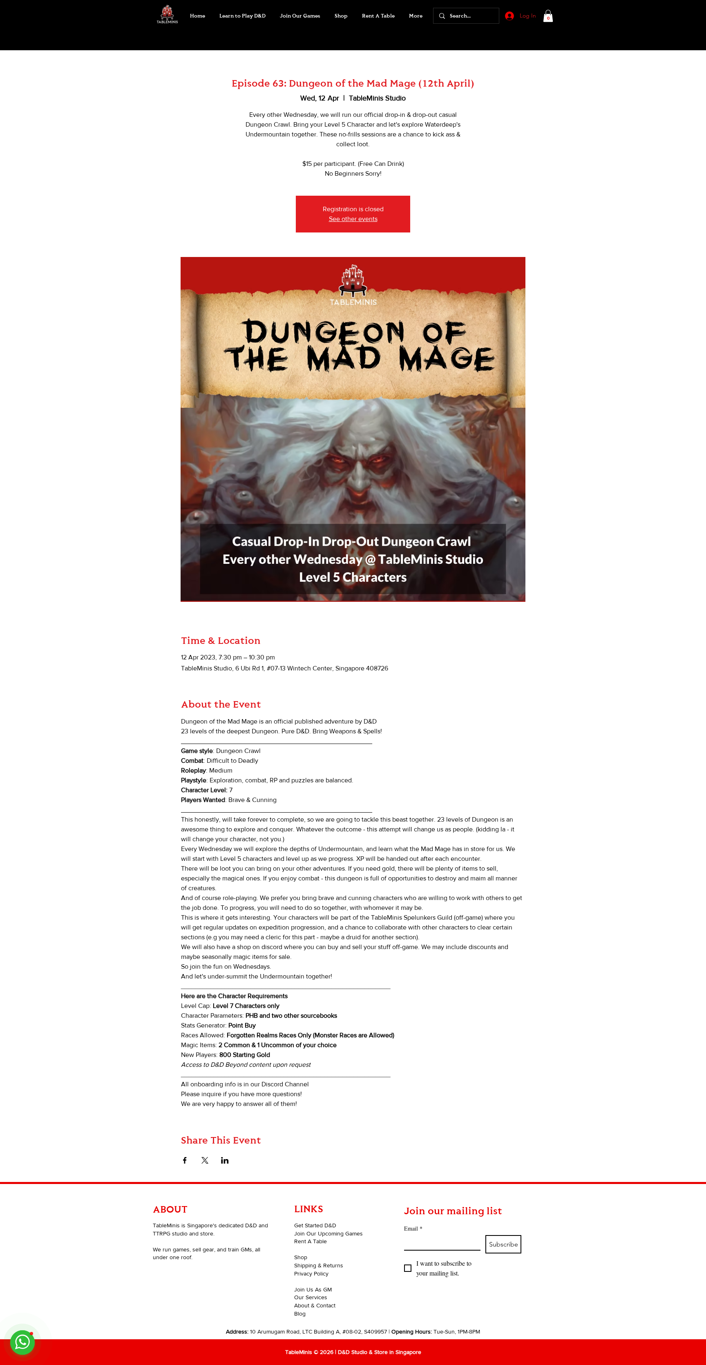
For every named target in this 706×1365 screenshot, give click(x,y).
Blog (300, 1313)
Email (413, 1228)
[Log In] (508, 16)
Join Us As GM (313, 1289)
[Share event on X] (205, 1160)
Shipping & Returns (318, 1265)
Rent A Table (310, 1241)
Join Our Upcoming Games (328, 1233)
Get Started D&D (315, 1225)
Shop (300, 1257)
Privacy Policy (311, 1273)
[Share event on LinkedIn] (225, 1160)
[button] (300, 16)
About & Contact (314, 1305)
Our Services (310, 1297)
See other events (353, 218)
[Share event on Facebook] (185, 1160)
